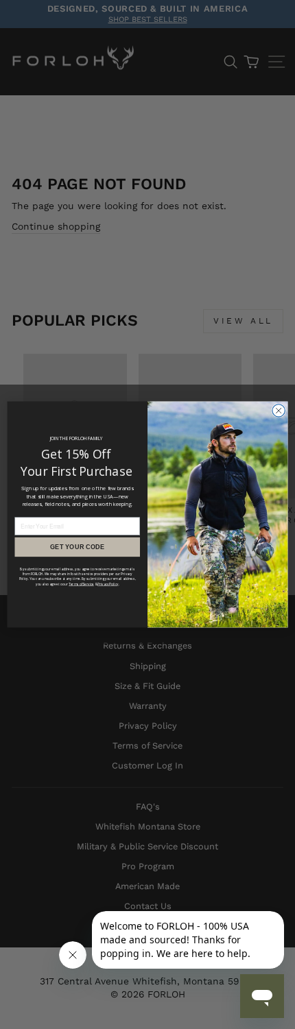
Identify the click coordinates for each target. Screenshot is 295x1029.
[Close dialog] (278, 410)
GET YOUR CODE (77, 546)
